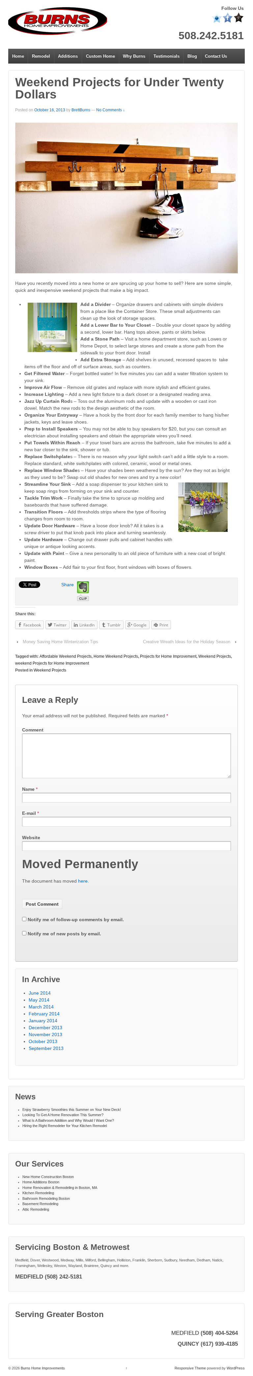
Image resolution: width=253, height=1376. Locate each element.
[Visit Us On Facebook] (227, 17)
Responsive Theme (190, 1368)
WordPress (236, 1368)
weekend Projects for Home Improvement (52, 663)
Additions (68, 56)
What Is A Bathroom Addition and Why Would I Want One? (68, 1120)
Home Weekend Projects (116, 656)
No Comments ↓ (110, 110)
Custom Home (100, 56)
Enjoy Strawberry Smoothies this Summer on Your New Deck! (71, 1110)
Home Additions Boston (40, 1182)
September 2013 (46, 1048)
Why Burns (134, 56)
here (83, 881)
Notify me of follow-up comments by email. (76, 919)
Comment (32, 729)
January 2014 (43, 1020)
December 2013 (45, 1027)
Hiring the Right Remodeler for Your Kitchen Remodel (64, 1126)
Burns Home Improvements (42, 1368)
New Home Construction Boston (48, 1177)
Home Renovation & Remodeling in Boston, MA (59, 1188)
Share (67, 584)
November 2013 (45, 1034)
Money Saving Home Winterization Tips (60, 641)
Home (18, 56)
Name (28, 789)
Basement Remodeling (40, 1204)
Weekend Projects (214, 656)
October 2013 (43, 1041)
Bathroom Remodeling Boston (46, 1198)
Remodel (41, 56)
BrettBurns (80, 110)
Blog (192, 56)
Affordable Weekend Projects (66, 656)
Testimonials (167, 56)
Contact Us (216, 56)
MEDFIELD (185, 1333)
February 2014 (44, 1013)
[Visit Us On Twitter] (216, 17)
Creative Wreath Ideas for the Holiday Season (186, 641)
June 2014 (40, 993)
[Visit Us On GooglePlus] (238, 17)
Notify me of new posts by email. (64, 933)
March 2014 (41, 1006)
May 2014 (39, 1000)
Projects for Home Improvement (168, 656)
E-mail (29, 813)
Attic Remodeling (35, 1209)
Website (31, 837)
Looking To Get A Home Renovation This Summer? (62, 1115)
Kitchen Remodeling (38, 1193)
